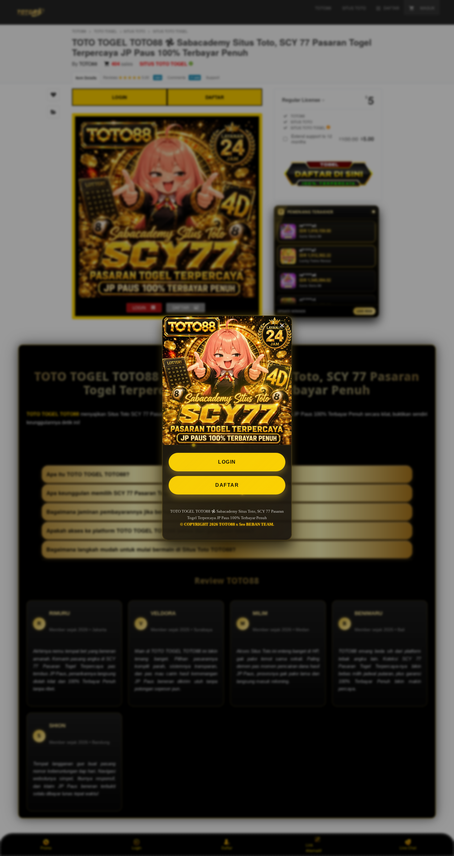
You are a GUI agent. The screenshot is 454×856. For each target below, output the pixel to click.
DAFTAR (227, 485)
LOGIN (227, 462)
